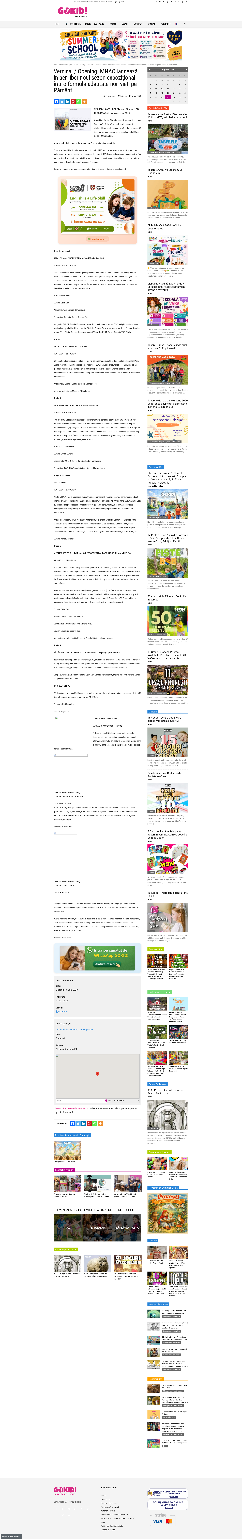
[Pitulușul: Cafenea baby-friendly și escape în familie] (97, 1184)
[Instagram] (164, 1)
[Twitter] (183, 1)
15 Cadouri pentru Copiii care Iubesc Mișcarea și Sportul (164, 719)
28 (156, 80)
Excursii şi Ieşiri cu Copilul (158, 517)
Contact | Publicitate (109, 1503)
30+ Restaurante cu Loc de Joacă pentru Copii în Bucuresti (178, 1068)
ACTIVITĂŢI (138, 24)
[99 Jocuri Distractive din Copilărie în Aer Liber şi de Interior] (128, 1264)
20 (168, 93)
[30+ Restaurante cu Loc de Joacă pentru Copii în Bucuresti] (178, 1057)
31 (174, 80)
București (110, 96)
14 (174, 89)
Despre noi (105, 1499)
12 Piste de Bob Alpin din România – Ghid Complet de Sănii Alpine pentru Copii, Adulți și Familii (167, 538)
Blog (165, 1446)
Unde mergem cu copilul (157, 634)
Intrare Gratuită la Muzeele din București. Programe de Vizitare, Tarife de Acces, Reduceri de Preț (178, 1016)
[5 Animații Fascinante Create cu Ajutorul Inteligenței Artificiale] (153, 1314)
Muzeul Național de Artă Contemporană (74, 1029)
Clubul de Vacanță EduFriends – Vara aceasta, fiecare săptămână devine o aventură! (166, 286)
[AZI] (68, 1227)
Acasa (103, 1495)
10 (150, 89)
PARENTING (165, 24)
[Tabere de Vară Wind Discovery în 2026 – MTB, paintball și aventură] (167, 139)
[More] (84, 101)
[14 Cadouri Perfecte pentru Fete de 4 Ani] (157, 1252)
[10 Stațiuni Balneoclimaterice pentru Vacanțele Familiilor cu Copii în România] (157, 1003)
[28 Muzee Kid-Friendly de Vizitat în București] (178, 1032)
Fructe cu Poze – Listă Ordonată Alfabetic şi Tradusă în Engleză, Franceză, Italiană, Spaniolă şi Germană (156, 974)
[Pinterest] (175, 1)
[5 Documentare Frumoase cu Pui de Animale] (153, 1388)
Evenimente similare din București (72, 1135)
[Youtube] (186, 1)
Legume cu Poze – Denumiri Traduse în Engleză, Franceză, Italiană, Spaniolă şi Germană (176, 974)
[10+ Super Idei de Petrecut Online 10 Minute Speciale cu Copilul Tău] (153, 1443)
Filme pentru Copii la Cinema (64, 1162)
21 (174, 93)
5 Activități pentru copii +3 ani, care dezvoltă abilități (156, 1174)
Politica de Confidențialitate (112, 1526)
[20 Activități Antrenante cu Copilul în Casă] (153, 1414)
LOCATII (125, 24)
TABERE (88, 24)
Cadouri (151, 756)
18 (156, 93)
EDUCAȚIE (151, 24)
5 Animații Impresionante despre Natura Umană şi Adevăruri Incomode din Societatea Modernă (175, 1363)
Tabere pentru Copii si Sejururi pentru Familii (164, 152)
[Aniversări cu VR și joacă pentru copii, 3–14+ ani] (128, 1184)
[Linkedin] (167, 1)
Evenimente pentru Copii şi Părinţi (72, 65)
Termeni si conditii (108, 1530)
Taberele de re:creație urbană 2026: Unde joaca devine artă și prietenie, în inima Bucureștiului (167, 403)
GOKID (150, 121)
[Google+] (160, 1)
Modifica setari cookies (11, 1536)
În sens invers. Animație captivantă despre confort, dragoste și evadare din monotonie (175, 1325)
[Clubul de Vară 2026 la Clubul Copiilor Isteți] (167, 250)
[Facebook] (156, 1)
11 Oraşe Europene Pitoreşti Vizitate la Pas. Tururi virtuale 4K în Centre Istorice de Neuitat (166, 655)
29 (162, 80)
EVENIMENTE (99, 24)
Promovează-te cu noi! (110, 1507)
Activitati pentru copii (65, 1249)
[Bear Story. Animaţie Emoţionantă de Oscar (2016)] (153, 1352)
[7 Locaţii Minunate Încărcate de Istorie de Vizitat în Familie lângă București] (157, 1032)
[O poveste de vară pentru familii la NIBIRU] (67, 1184)
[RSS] (179, 1)
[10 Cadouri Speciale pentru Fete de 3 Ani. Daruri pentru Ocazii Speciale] (178, 1252)
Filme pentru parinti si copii (173, 1391)
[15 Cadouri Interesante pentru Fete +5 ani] (167, 917)
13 (168, 89)
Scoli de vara (153, 208)
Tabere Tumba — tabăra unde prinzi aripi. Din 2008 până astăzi (167, 346)
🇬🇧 (176, 24)
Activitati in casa (169, 1417)
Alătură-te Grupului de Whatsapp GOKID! (117, 1518)
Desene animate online (171, 1316)
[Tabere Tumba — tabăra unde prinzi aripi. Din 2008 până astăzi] (167, 370)
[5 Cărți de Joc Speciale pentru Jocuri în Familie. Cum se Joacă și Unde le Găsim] (167, 859)
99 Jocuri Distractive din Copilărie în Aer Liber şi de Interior (126, 1276)
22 (179, 93)
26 (162, 97)
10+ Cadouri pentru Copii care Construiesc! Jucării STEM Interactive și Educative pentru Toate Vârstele (178, 1291)
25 (156, 97)
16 (185, 89)
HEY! (57, 24)
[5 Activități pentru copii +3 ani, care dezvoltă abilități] (157, 1163)
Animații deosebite (158, 1304)
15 (179, 89)
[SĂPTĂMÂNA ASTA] (126, 1227)
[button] (185, 24)
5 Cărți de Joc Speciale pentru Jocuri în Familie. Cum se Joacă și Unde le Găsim (167, 834)
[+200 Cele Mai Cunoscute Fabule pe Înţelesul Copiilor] (97, 1264)
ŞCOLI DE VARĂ (75, 24)
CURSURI (113, 24)
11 (156, 89)
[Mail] (171, 1)
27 (150, 80)
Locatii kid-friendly (64, 1170)
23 (185, 93)
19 (162, 93)
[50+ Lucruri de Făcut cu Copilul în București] (167, 621)
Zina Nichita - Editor (155, 486)
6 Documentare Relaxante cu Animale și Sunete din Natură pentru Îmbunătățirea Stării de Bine (175, 1399)
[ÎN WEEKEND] (97, 1227)
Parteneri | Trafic (108, 1511)
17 (150, 93)
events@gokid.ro (74, 1502)
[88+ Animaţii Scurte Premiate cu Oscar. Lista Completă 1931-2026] (153, 1340)
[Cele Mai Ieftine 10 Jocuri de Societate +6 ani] (167, 798)
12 (162, 89)
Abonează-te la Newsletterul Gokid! (71, 1108)
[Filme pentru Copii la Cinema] (67, 1150)
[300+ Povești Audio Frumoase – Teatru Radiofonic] (67, 1264)
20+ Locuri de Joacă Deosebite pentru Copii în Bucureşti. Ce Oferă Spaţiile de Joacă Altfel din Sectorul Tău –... (156, 1070)
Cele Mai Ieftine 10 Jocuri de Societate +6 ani (164, 775)
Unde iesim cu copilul (159, 992)
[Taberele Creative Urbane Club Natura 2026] (167, 194)
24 (150, 97)
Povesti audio (153, 1128)
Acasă (56, 65)
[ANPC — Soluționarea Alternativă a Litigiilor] (167, 1493)
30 (168, 80)
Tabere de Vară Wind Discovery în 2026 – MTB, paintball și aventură (167, 116)
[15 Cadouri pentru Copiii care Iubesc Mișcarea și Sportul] (167, 742)
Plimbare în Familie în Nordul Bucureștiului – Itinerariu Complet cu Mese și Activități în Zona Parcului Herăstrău (167, 478)
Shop (103, 1522)
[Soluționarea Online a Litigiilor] (167, 1505)
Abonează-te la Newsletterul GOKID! (115, 1514)
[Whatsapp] (78, 101)
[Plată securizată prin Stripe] (162, 1519)
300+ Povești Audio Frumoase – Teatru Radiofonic (166, 1092)
